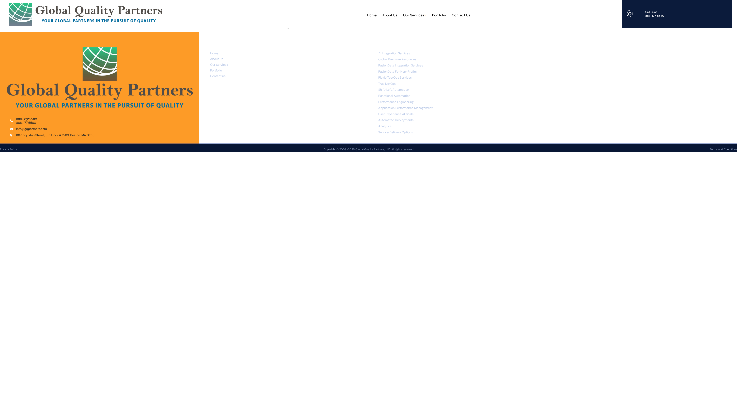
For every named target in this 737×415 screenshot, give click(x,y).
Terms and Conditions (723, 149)
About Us (389, 15)
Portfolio (439, 15)
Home (372, 15)
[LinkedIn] (615, 61)
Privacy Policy (8, 149)
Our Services (413, 15)
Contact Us (461, 15)
